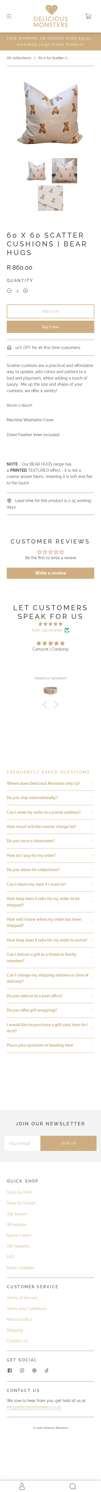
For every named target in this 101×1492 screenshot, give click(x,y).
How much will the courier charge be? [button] (41, 826)
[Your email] (22, 1143)
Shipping (15, 1330)
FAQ (10, 1257)
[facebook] (9, 1370)
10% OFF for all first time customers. (47, 347)
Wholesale (16, 1224)
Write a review (50, 573)
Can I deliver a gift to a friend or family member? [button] (42, 957)
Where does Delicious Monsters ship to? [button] (43, 783)
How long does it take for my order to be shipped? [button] (43, 901)
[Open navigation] (13, 16)
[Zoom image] (50, 114)
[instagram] (22, 1370)
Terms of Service (22, 1298)
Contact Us (17, 1341)
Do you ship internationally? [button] (32, 797)
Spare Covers (19, 1235)
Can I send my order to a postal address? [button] (44, 812)
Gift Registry (18, 1246)
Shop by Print (19, 1192)
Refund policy (19, 1319)
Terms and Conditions (27, 1308)
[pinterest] (34, 1370)
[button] (18, 114)
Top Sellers (17, 1214)
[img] (50, 624)
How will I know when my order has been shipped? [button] (44, 922)
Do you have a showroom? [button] (31, 841)
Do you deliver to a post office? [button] (35, 996)
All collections (19, 58)
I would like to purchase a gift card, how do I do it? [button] (47, 1028)
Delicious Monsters (55, 1427)
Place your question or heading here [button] (40, 1045)
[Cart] (88, 16)
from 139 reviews (47, 630)
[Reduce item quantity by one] (9, 291)
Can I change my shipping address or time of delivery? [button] (47, 978)
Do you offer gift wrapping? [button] (32, 1010)
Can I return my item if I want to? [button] (36, 884)
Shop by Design (21, 1203)
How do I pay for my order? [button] (31, 855)
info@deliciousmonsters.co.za (34, 1407)
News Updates (20, 1268)
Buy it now (50, 327)
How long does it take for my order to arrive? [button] (47, 940)
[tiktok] (46, 1370)
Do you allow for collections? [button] (33, 870)
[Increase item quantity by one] (25, 291)
